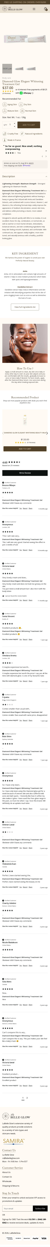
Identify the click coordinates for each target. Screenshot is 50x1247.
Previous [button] (3, 433)
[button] (23, 1098)
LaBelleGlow (15, 1233)
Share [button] (30, 508)
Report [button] (25, 508)
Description (8, 176)
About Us (6, 1172)
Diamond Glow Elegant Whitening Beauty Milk (25, 433)
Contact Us (7, 1177)
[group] (25, 462)
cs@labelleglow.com (11, 1158)
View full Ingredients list (25, 307)
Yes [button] (20, 508)
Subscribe (40, 1208)
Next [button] (47, 433)
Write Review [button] (25, 473)
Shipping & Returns (10, 1186)
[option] (25, 433)
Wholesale (6, 1181)
